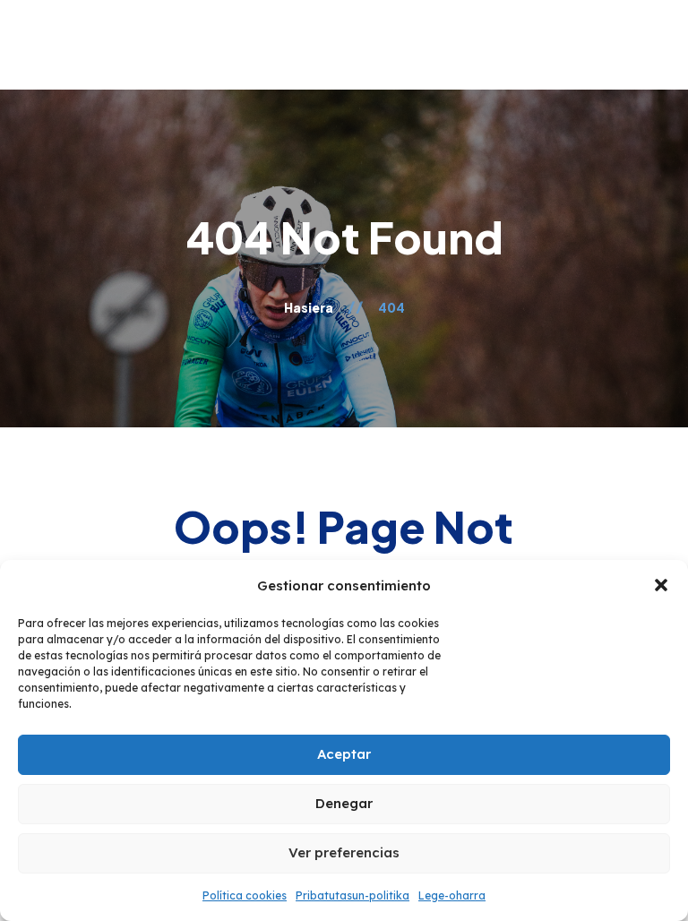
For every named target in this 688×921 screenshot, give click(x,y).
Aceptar (344, 753)
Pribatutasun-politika (352, 895)
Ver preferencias (344, 852)
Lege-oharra (452, 895)
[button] (661, 585)
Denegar (344, 803)
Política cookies (244, 895)
